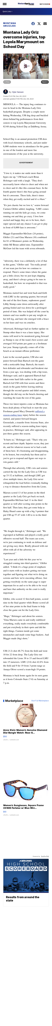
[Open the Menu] (4, 4)
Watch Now (44, 4)
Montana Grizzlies (9, 24)
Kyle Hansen (18, 92)
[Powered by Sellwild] (45, 856)
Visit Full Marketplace (40, 701)
